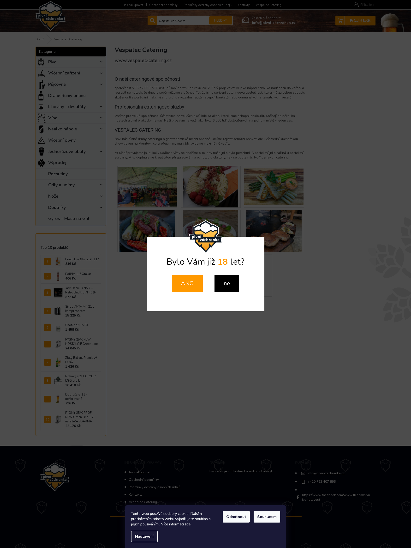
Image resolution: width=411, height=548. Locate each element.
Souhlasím (267, 516)
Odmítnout (236, 516)
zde (188, 524)
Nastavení (144, 536)
